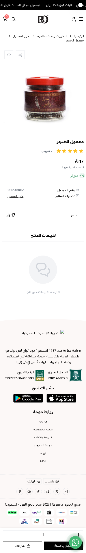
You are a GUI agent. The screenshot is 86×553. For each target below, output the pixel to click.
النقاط (43, 461)
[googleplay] (28, 398)
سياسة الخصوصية (43, 429)
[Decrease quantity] (7, 535)
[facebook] (19, 491)
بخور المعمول (21, 36)
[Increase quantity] (78, 535)
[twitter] (56, 491)
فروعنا (43, 453)
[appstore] (61, 398)
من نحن (43, 421)
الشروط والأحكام (43, 437)
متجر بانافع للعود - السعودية (23, 504)
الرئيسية (79, 36)
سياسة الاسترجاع (43, 445)
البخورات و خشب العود (52, 36)
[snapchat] (47, 491)
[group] (43, 90)
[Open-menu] (81, 19)
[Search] (13, 19)
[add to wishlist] (8, 54)
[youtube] (29, 491)
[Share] (20, 54)
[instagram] (66, 491)
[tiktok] (38, 491)
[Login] (73, 19)
